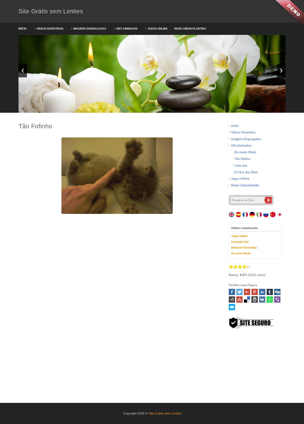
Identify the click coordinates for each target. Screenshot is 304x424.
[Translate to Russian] (266, 215)
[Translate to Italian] (259, 215)
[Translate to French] (246, 215)
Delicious (247, 299)
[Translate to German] (252, 215)
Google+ (247, 292)
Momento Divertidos (244, 247)
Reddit (232, 299)
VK (262, 299)
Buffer (254, 299)
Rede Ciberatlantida (190, 28)
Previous (22, 70)
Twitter (239, 292)
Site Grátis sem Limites (50, 11)
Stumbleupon (239, 299)
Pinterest (254, 292)
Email (232, 307)
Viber (277, 299)
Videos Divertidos (49, 28)
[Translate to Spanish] (239, 215)
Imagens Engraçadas (89, 28)
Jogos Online (158, 28)
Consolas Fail (239, 241)
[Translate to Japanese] (280, 215)
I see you (240, 165)
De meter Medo (245, 152)
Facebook (232, 292)
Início (22, 28)
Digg (277, 292)
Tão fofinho (242, 159)
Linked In (262, 292)
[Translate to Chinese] (273, 215)
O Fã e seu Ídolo (246, 172)
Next (281, 70)
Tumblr (270, 292)
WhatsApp (270, 299)
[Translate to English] (232, 215)
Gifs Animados (127, 28)
